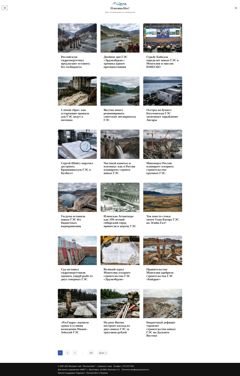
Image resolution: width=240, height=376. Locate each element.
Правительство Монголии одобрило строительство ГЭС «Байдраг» (160, 274)
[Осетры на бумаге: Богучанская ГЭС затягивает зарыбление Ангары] (162, 91)
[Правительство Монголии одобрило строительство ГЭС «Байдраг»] (162, 250)
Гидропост (80, 372)
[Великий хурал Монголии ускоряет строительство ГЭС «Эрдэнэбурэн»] (119, 250)
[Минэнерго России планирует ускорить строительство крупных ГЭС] (162, 144)
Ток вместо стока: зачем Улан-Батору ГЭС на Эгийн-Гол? (162, 219)
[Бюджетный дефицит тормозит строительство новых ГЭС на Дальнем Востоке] (162, 303)
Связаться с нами (104, 366)
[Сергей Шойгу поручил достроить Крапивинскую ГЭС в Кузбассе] (77, 144)
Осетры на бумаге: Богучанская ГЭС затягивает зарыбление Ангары (162, 115)
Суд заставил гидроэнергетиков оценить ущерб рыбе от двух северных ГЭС (77, 274)
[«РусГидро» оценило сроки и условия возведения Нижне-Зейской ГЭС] (77, 303)
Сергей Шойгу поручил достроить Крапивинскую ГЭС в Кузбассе (77, 168)
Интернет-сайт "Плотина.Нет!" (82, 366)
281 (91, 352)
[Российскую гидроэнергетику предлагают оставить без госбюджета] (77, 38)
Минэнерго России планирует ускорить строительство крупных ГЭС (160, 168)
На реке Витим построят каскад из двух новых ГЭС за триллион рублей (117, 327)
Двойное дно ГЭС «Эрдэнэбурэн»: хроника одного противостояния (116, 61)
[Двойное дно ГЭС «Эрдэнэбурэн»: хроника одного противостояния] (119, 38)
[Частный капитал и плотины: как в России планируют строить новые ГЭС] (119, 144)
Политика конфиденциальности (135, 369)
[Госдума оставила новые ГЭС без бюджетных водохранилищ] (77, 197)
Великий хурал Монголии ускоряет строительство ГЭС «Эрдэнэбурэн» (117, 274)
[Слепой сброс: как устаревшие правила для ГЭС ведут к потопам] (77, 91)
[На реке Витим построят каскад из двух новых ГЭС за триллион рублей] (119, 303)
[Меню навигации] (5, 8)
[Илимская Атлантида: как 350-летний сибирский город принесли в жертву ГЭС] (119, 197)
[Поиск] (236, 8)
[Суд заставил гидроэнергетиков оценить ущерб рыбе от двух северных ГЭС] (77, 250)
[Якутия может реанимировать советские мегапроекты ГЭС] (119, 91)
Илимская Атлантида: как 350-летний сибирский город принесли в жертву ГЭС (120, 221)
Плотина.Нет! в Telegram (97, 372)
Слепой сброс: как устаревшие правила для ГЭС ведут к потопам (75, 115)
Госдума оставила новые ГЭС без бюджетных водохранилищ (73, 221)
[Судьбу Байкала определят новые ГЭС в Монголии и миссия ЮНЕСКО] (162, 38)
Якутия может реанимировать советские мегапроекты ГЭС (120, 115)
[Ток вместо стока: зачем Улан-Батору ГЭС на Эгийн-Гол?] (162, 197)
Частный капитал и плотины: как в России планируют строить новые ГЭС (119, 168)
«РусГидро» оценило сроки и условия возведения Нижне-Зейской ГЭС (75, 327)
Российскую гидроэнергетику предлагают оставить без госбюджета (75, 61)
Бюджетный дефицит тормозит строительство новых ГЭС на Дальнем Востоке (161, 329)
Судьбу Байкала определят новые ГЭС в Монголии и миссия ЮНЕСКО (162, 61)
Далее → (102, 352)
